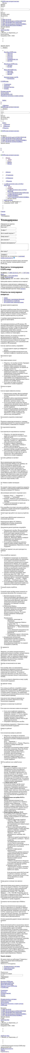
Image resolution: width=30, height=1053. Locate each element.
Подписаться (4, 977)
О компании (7, 84)
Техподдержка (8, 969)
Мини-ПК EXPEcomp (7, 984)
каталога (23, 288)
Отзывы (6, 88)
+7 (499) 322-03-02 (6, 19)
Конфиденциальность (7, 1048)
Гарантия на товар (9, 968)
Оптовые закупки (9, 87)
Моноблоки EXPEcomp (7, 983)
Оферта (3, 1050)
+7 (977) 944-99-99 (11, 22)
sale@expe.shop (5, 30)
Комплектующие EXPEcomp (9, 986)
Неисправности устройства (12, 300)
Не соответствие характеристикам (14, 302)
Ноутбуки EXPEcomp (7, 981)
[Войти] (1, 146)
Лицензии (7, 85)
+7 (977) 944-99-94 (11, 25)
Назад (10, 159)
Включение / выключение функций (14, 299)
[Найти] (2, 18)
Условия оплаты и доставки (12, 966)
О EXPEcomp (4, 987)
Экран (6, 297)
